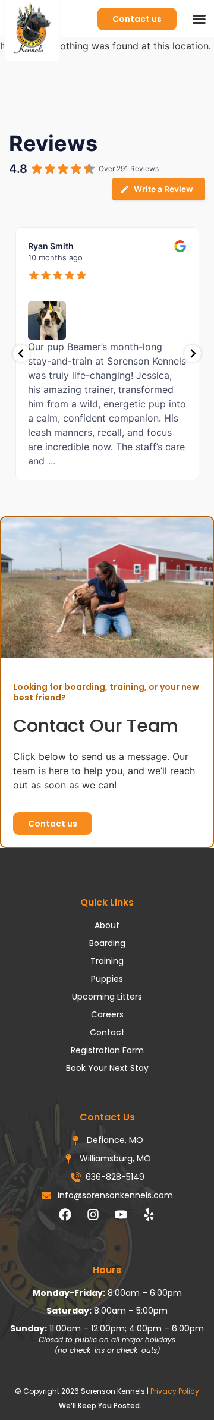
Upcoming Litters (107, 997)
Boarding (107, 943)
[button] (199, 19)
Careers (107, 1014)
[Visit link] (107, 1408)
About (107, 925)
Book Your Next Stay (107, 1068)
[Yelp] (149, 1214)
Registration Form (107, 1050)
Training (107, 961)
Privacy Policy (174, 1391)
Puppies (107, 979)
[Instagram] (93, 1214)
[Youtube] (121, 1214)
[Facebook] (65, 1214)
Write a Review (163, 189)
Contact (107, 1032)
